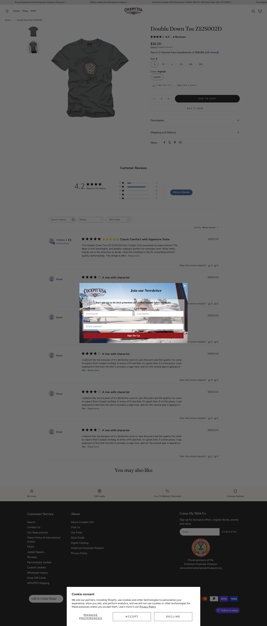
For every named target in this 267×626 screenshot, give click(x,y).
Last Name (140, 308)
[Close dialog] (184, 285)
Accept (131, 616)
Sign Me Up (133, 335)
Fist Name (89, 308)
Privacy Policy (148, 606)
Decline (173, 616)
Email (86, 321)
